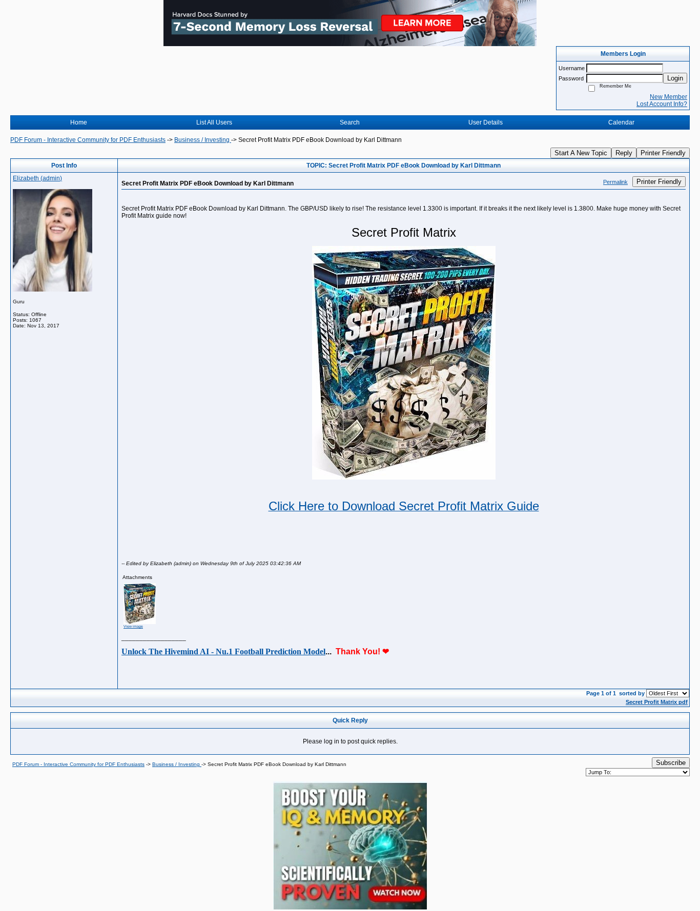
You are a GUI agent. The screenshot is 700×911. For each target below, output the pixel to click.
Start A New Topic (580, 153)
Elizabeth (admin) (37, 178)
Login (675, 78)
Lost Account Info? (661, 104)
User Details (485, 122)
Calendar (621, 122)
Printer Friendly (663, 153)
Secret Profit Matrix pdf (657, 702)
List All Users (214, 122)
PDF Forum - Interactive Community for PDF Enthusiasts (88, 139)
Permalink (615, 182)
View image (133, 626)
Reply (623, 153)
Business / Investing (202, 139)
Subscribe (671, 763)
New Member (668, 96)
